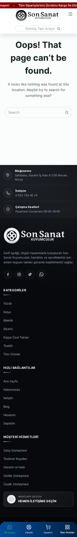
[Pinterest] (30, 274)
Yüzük (7, 303)
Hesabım (9, 415)
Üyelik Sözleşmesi (15, 484)
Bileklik (8, 320)
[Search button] (59, 29)
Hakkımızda (11, 389)
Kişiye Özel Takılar (16, 337)
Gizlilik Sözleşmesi (16, 476)
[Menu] (70, 14)
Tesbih (8, 346)
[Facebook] (7, 274)
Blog (6, 406)
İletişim (8, 398)
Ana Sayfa (10, 381)
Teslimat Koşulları (15, 459)
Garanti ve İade (14, 467)
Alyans (8, 329)
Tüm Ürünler (11, 354)
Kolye (7, 312)
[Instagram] (19, 274)
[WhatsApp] (41, 274)
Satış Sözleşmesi (15, 450)
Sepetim (9, 423)
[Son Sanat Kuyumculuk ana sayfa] (38, 235)
